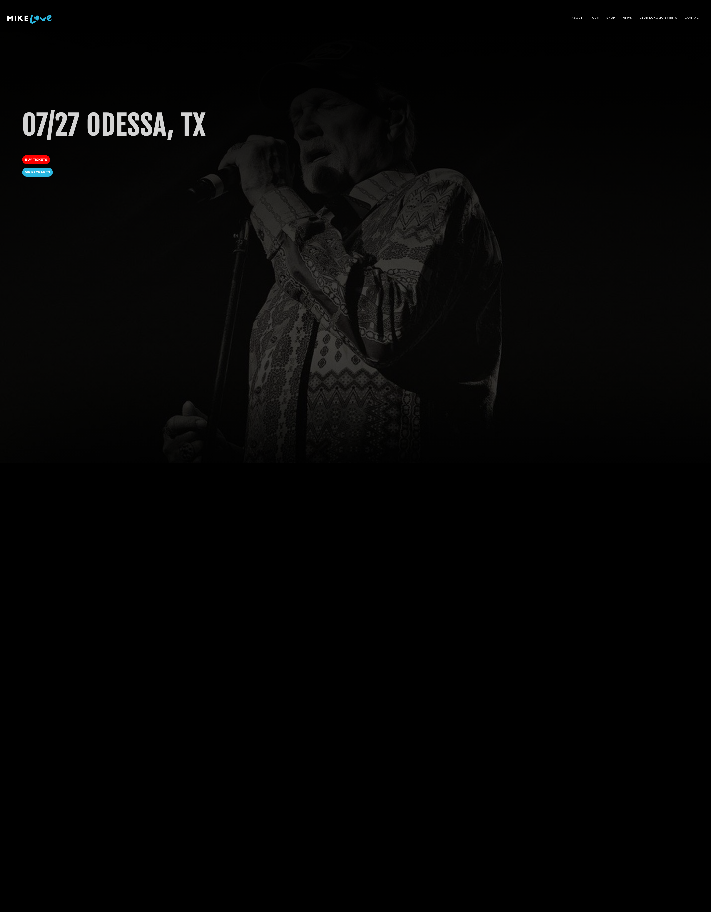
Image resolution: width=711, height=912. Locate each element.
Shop (610, 18)
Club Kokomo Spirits (658, 18)
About (577, 18)
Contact (693, 18)
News (627, 18)
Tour (594, 18)
